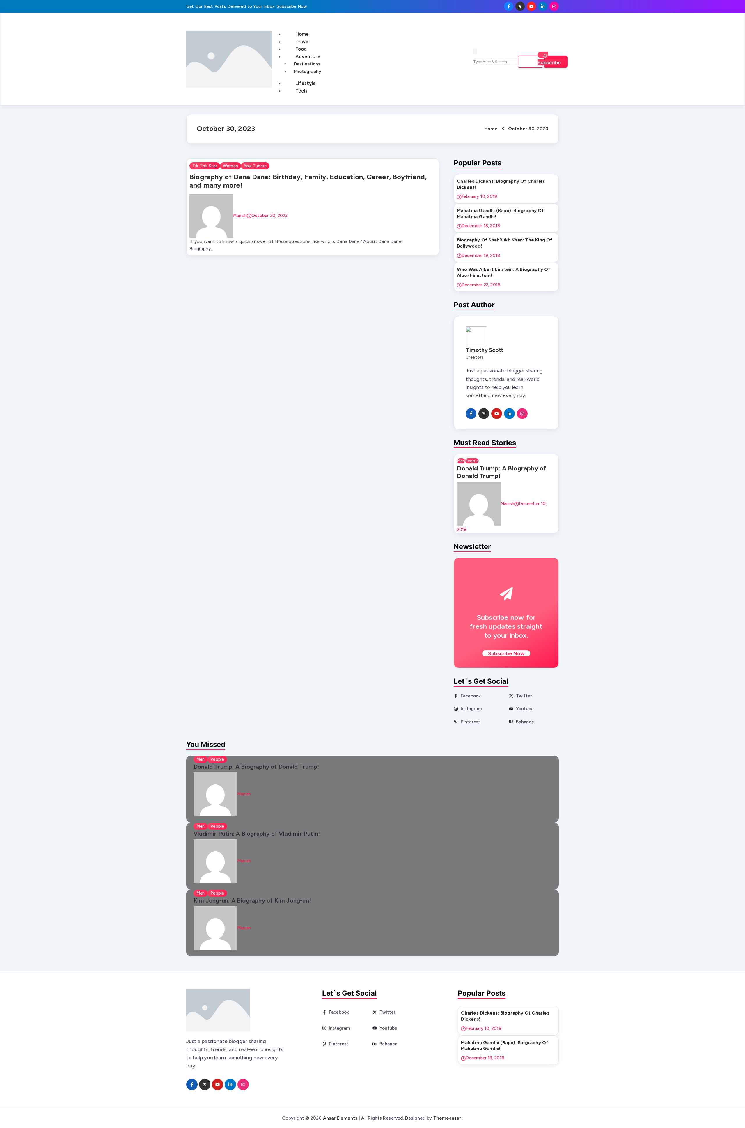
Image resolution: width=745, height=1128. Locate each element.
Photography (307, 71)
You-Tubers (255, 165)
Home (302, 34)
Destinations (307, 64)
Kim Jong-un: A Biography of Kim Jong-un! (252, 900)
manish (240, 215)
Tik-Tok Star (204, 165)
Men (461, 460)
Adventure (307, 56)
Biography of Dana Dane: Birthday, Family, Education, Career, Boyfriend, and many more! (308, 181)
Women (230, 165)
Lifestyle (305, 83)
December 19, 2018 (481, 255)
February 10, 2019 (479, 196)
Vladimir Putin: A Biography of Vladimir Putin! (257, 833)
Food (301, 49)
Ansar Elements (340, 1118)
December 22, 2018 (481, 284)
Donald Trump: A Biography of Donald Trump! (501, 471)
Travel (302, 42)
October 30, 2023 (269, 215)
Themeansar (447, 1118)
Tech (301, 91)
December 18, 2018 (481, 225)
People (472, 460)
